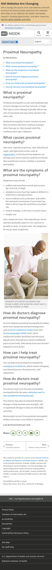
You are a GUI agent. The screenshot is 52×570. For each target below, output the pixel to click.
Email (31, 433)
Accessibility (7, 519)
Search (39, 35)
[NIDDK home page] (11, 33)
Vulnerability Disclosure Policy (15, 533)
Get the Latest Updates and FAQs (15, 19)
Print (13, 433)
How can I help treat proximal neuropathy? (25, 83)
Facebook (19, 433)
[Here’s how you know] (26, 26)
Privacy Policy (8, 509)
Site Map (6, 542)
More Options (37, 433)
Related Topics (8, 42)
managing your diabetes (14, 366)
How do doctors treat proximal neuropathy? (26, 87)
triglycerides (9, 154)
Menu (48, 35)
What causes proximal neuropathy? (22, 66)
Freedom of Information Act (14, 514)
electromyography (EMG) (15, 333)
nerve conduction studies (22, 330)
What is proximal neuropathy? (20, 62)
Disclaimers (7, 523)
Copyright (6, 528)
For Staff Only (8, 547)
